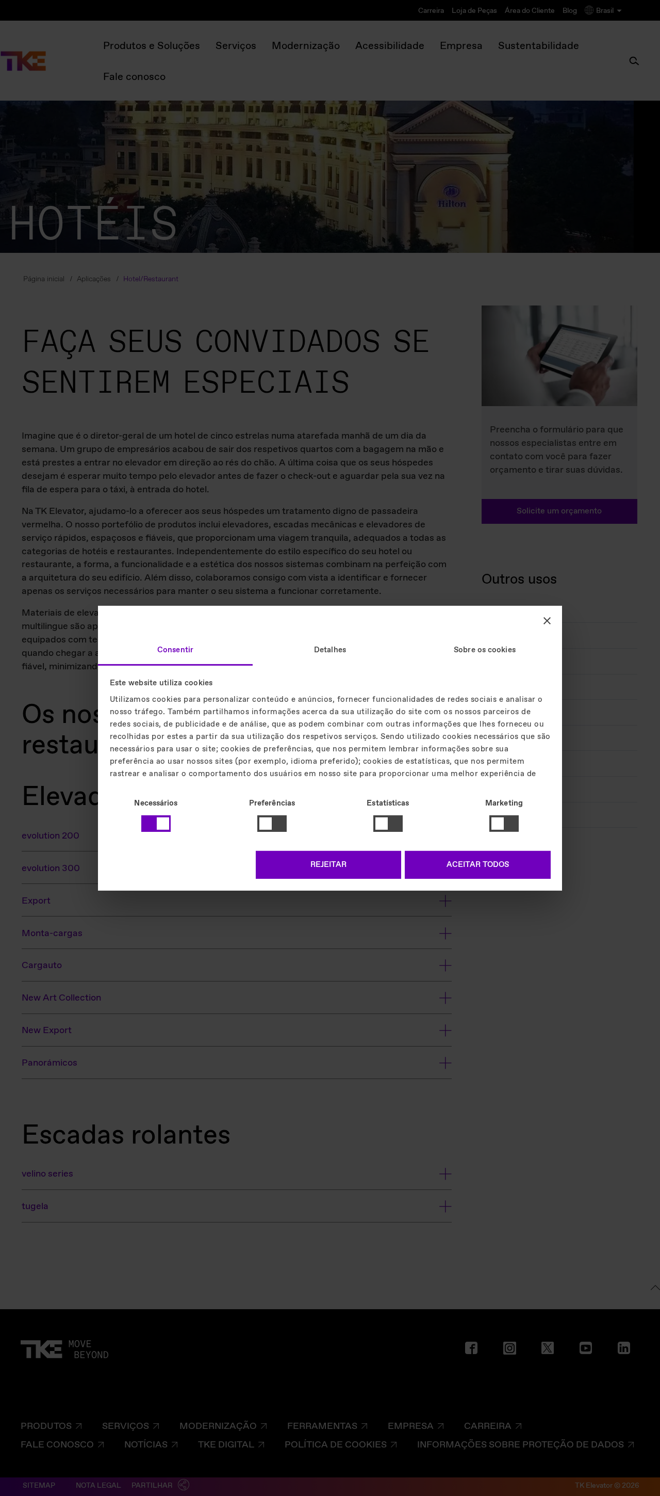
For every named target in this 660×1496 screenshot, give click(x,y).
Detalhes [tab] (330, 650)
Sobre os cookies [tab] (485, 650)
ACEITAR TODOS (478, 865)
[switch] (272, 823)
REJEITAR (328, 865)
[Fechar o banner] (547, 620)
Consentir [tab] (175, 650)
